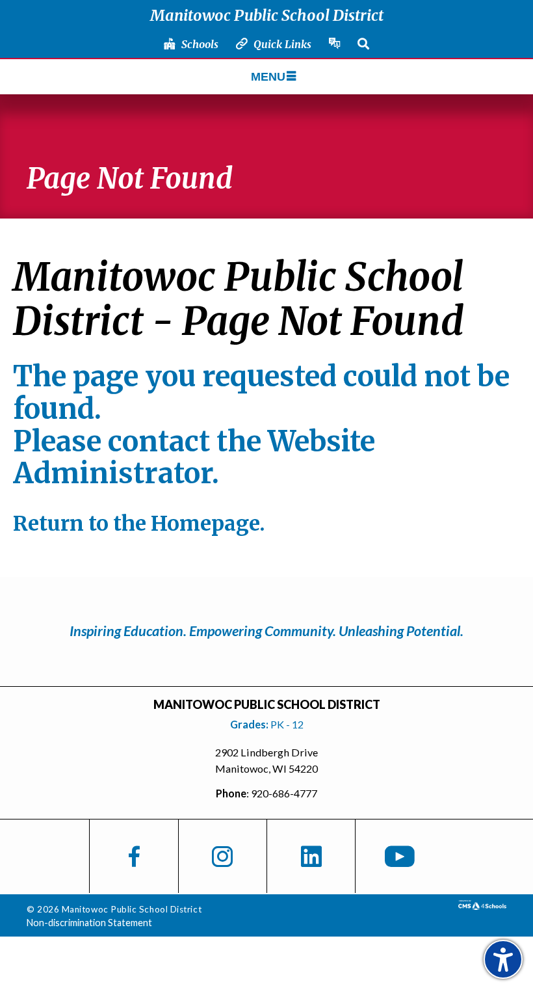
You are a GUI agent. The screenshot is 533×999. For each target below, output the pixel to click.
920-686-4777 (284, 793)
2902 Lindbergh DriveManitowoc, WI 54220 (266, 760)
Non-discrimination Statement (89, 922)
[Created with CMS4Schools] (482, 905)
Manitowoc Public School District (267, 15)
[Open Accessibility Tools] (503, 959)
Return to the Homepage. (139, 524)
